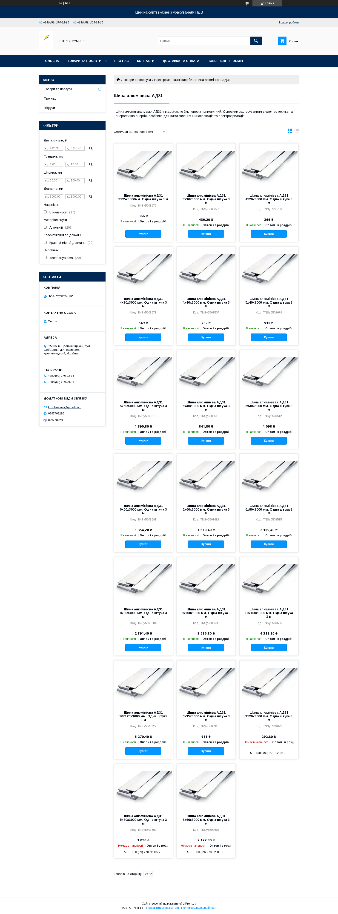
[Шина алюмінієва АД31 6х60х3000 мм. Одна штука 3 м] (206, 477)
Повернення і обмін (225, 61)
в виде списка (297, 132)
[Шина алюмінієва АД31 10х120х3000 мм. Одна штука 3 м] (143, 684)
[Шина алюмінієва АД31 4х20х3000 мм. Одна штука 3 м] (269, 167)
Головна (51, 61)
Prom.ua (190, 903)
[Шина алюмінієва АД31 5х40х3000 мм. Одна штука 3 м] (269, 270)
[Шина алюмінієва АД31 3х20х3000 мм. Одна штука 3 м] (269, 684)
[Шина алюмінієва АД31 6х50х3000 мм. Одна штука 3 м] (143, 477)
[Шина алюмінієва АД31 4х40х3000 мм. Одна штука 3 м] (206, 270)
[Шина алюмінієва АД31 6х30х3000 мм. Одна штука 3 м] (206, 373)
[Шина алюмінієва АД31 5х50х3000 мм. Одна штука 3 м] (143, 787)
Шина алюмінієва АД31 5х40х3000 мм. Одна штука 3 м (268, 302)
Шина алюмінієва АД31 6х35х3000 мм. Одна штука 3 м (206, 716)
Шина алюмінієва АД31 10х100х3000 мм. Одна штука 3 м (269, 612)
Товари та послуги (84, 61)
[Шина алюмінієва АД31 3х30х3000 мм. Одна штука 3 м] (206, 167)
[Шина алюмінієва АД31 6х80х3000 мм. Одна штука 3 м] (269, 477)
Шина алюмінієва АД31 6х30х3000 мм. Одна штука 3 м (206, 405)
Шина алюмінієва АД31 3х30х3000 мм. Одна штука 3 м (206, 199)
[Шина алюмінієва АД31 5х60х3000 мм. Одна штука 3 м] (143, 373)
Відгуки (49, 108)
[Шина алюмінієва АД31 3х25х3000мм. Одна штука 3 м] (143, 167)
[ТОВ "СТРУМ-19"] (46, 49)
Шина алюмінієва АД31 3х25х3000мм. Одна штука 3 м (143, 197)
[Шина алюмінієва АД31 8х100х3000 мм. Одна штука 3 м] (206, 580)
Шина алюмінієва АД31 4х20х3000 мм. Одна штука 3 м (268, 199)
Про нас (121, 61)
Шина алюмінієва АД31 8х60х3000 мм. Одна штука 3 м (206, 819)
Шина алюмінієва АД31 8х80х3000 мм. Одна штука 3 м (143, 612)
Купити (143, 234)
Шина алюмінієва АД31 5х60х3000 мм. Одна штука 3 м (143, 405)
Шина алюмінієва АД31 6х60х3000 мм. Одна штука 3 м (206, 509)
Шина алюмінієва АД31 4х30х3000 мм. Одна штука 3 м (143, 302)
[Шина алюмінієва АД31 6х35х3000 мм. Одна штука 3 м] (206, 684)
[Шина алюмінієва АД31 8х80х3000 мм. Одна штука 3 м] (143, 580)
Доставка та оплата (181, 61)
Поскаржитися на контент (162, 907)
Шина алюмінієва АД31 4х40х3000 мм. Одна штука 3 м (206, 302)
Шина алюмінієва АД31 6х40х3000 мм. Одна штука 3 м (268, 405)
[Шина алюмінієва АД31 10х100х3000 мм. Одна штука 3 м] (269, 580)
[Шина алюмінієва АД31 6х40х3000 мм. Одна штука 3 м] (269, 373)
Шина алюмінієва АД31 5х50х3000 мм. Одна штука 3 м (143, 819)
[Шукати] (256, 41)
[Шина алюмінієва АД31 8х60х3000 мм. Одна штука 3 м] (206, 787)
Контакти (145, 61)
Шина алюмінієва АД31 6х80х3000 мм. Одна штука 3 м (268, 509)
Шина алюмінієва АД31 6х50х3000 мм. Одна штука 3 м (143, 509)
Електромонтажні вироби (173, 80)
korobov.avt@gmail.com (64, 407)
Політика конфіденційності (198, 907)
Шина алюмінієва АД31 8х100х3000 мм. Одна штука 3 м (206, 612)
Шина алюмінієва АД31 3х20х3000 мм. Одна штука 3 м (268, 716)
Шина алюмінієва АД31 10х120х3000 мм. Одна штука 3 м (143, 716)
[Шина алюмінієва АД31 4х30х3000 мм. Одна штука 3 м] (143, 270)
